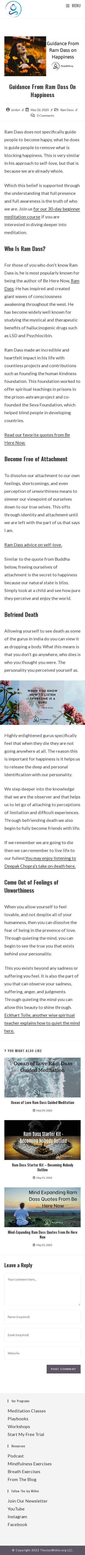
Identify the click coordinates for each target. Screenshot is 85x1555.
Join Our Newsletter (28, 1500)
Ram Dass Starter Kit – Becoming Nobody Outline (42, 1167)
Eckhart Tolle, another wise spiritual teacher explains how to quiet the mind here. (42, 1022)
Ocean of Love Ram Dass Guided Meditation (42, 1102)
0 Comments (45, 115)
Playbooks (18, 1418)
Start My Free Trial (26, 1434)
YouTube (16, 1508)
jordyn (16, 110)
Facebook (17, 1524)
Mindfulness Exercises (30, 1463)
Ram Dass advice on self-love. (33, 544)
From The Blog (22, 1479)
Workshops (19, 1426)
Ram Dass (67, 110)
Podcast (16, 1455)
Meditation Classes (27, 1410)
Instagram (17, 1516)
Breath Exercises (24, 1471)
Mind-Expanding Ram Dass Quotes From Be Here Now (42, 1235)
